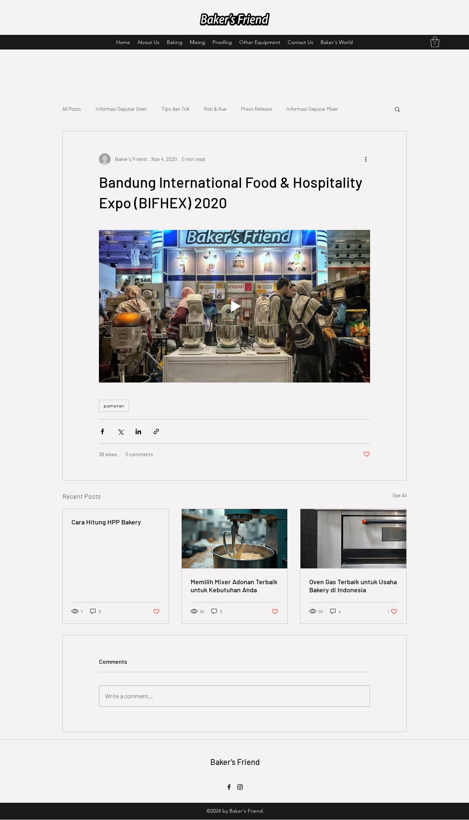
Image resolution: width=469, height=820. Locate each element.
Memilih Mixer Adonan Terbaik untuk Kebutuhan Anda (234, 586)
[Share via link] (156, 431)
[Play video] (234, 306)
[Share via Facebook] (102, 431)
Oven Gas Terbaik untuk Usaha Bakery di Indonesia (353, 586)
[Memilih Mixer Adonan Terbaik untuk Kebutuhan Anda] (235, 538)
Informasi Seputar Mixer (312, 109)
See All (399, 495)
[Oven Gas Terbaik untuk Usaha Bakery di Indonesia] (353, 538)
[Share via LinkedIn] (138, 431)
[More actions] (365, 159)
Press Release (256, 109)
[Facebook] (229, 787)
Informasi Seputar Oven (121, 109)
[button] (435, 42)
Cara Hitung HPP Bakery (106, 522)
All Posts (71, 109)
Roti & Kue (215, 109)
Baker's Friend (235, 761)
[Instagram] (240, 787)
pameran (114, 405)
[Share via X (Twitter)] (120, 431)
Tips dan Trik (175, 109)
